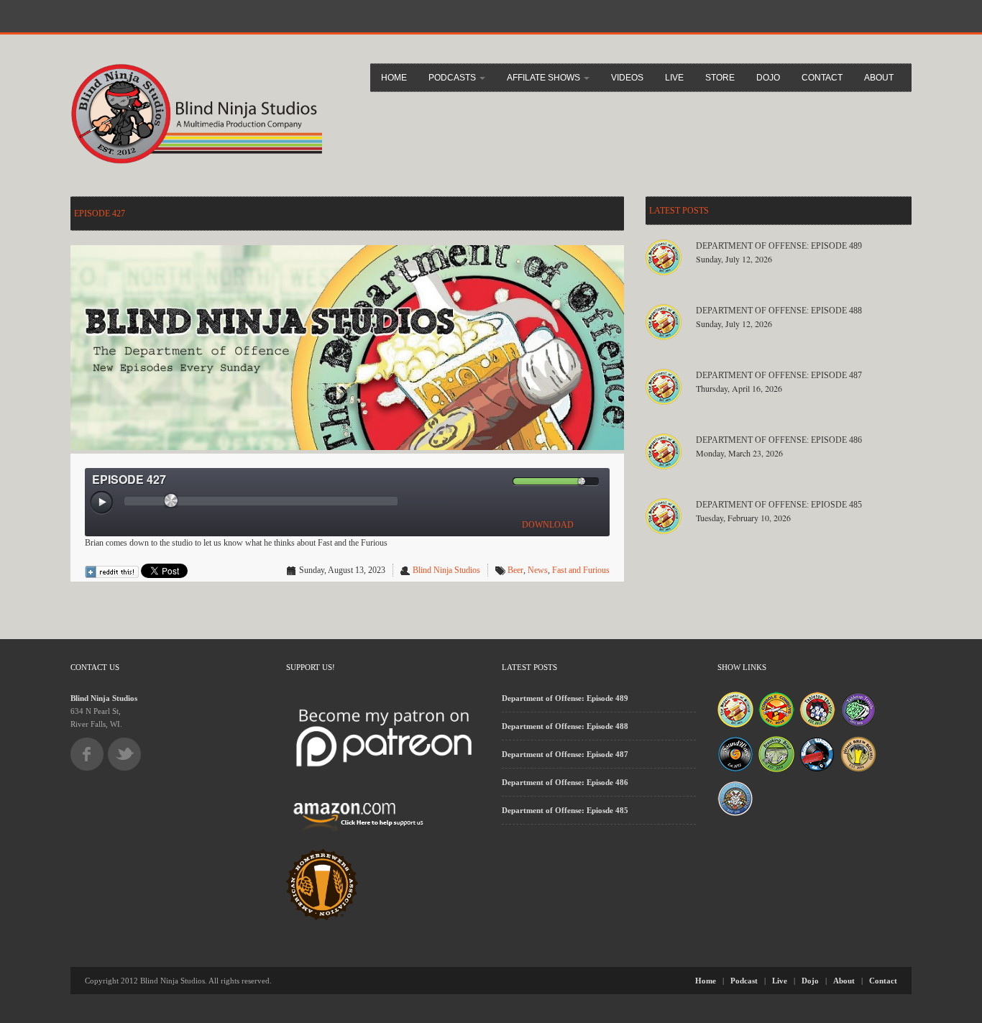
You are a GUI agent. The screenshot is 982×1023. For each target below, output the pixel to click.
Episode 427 (99, 213)
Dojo (768, 78)
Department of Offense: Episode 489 (779, 246)
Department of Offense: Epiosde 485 (779, 505)
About (879, 78)
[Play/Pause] (102, 503)
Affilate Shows (544, 78)
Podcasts (453, 78)
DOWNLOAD (548, 525)
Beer (515, 570)
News (538, 570)
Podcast (744, 980)
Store (720, 78)
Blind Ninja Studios (446, 570)
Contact (822, 78)
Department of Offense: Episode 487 (779, 375)
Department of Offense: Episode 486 (779, 440)
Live (674, 78)
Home (394, 78)
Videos (627, 78)
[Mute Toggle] (501, 481)
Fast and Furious (581, 570)
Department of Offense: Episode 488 (779, 311)
